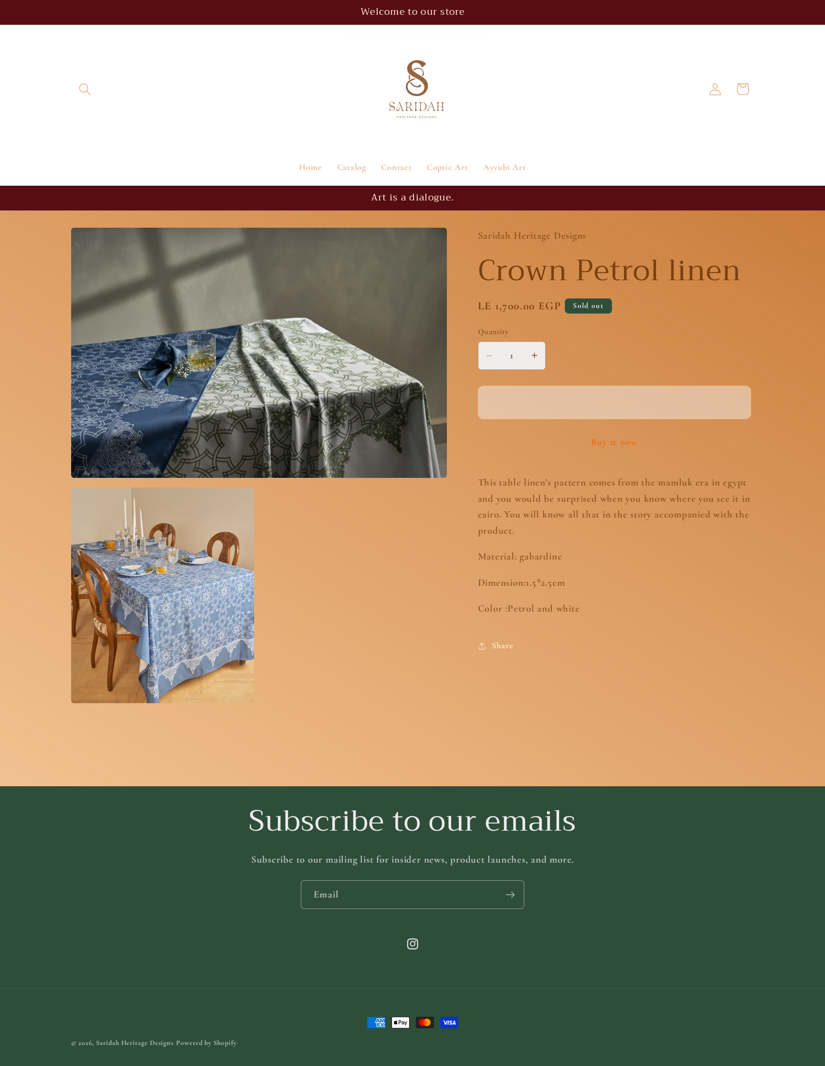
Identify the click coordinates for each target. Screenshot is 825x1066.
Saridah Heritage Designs (135, 1043)
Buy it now (614, 442)
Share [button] (502, 645)
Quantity (493, 332)
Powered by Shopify (206, 1043)
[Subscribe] (510, 894)
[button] (84, 89)
